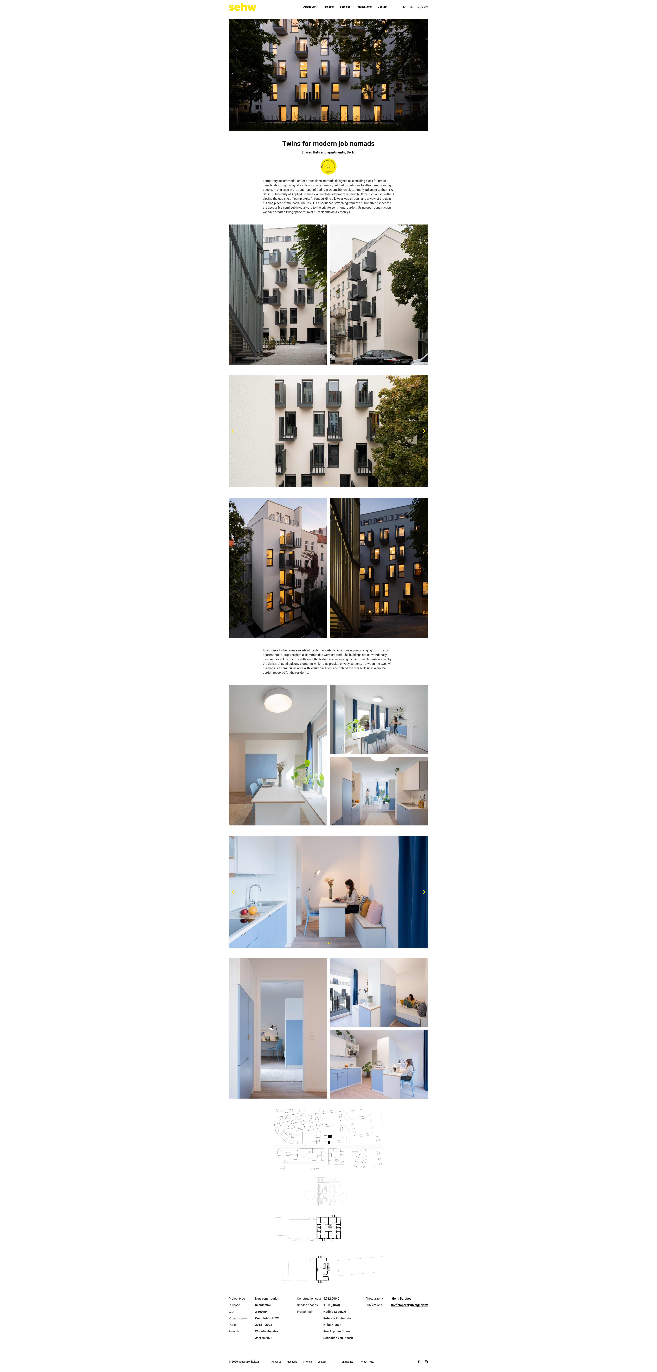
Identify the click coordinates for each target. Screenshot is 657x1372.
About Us (276, 1361)
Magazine (292, 1361)
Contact (382, 6)
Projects (329, 6)
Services (345, 6)
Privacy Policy (366, 1361)
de (411, 6)
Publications (364, 6)
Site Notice (347, 1361)
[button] (325, 482)
